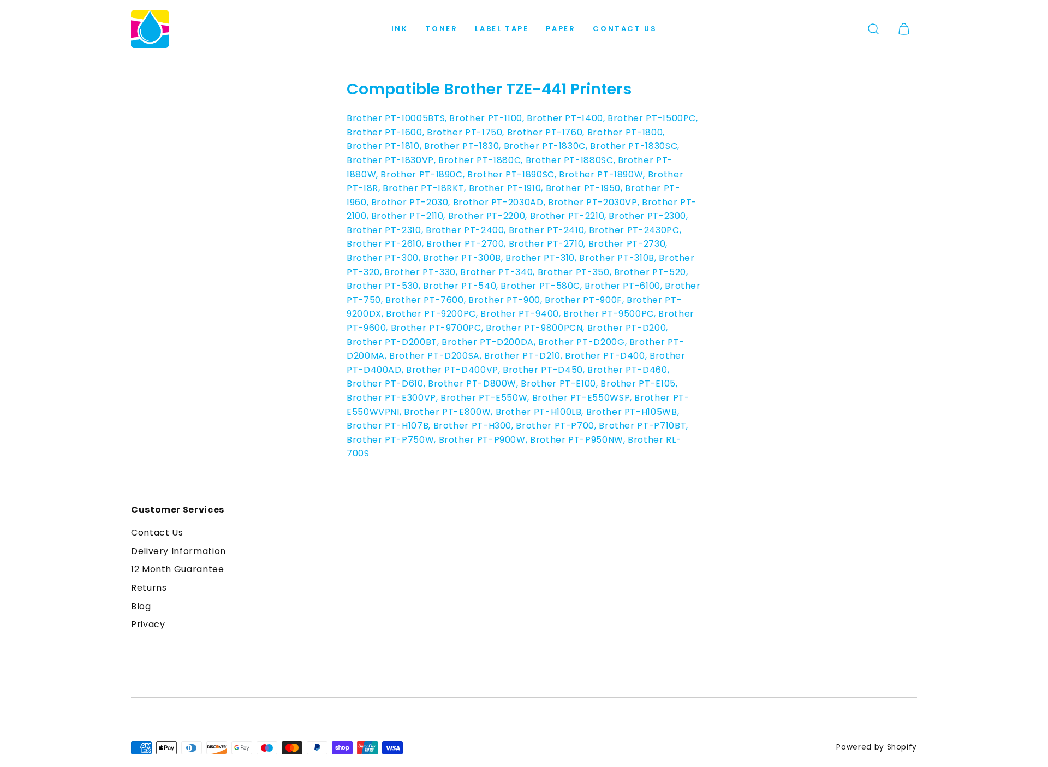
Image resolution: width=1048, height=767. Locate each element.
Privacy (148, 624)
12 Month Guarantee (177, 569)
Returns (148, 587)
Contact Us (625, 28)
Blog (141, 606)
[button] (873, 29)
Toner (441, 28)
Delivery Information (178, 551)
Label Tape (501, 28)
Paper (560, 28)
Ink (399, 28)
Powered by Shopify (876, 747)
